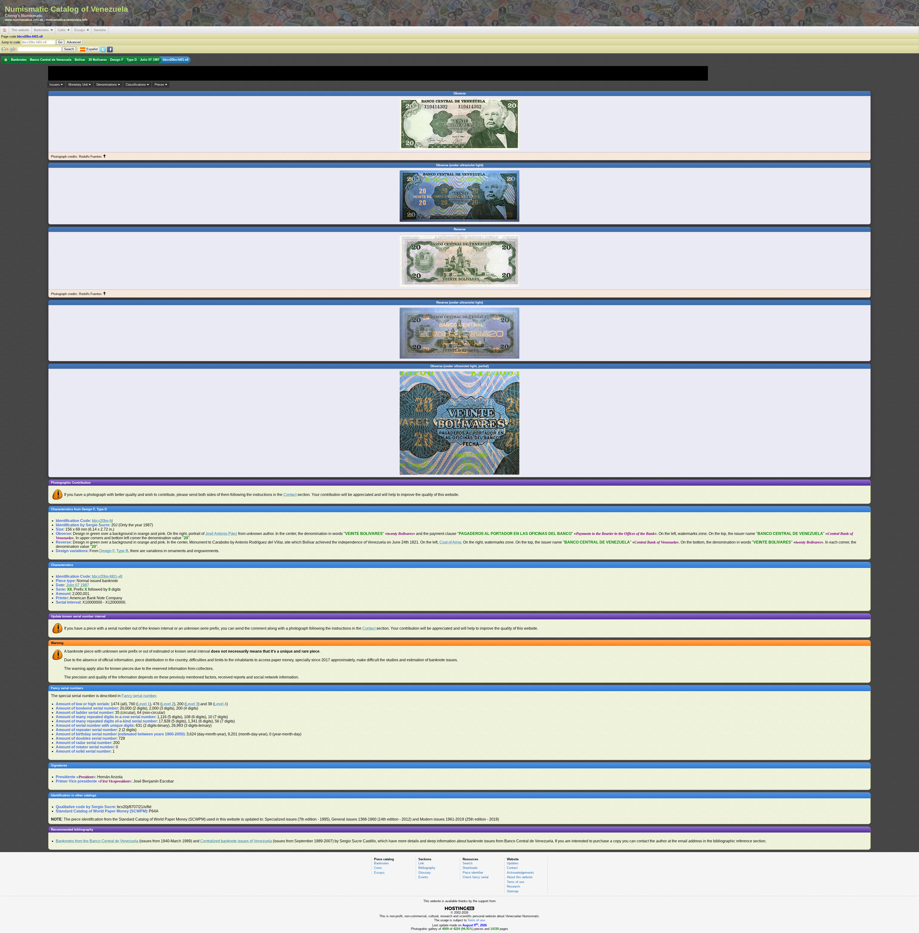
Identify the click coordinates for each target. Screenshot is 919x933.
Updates (512, 863)
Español (92, 49)
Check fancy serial (475, 877)
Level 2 (168, 704)
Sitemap (512, 891)
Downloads (470, 868)
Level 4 (220, 704)
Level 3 (192, 704)
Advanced (74, 42)
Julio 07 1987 (77, 585)
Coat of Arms (450, 542)
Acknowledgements (520, 872)
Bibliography (426, 868)
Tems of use (515, 882)
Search (467, 863)
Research (513, 886)
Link (421, 863)
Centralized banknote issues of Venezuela (236, 841)
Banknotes (42, 30)
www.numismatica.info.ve (24, 20)
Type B (122, 551)
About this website (519, 877)
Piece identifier (473, 872)
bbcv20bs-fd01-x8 (107, 576)
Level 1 (143, 704)
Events (423, 877)
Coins (62, 30)
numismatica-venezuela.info (67, 20)
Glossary (424, 872)
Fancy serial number (139, 696)
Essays (80, 30)
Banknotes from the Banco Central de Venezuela (97, 841)
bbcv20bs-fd (102, 521)
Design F (106, 551)
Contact (290, 495)
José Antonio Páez (221, 534)
